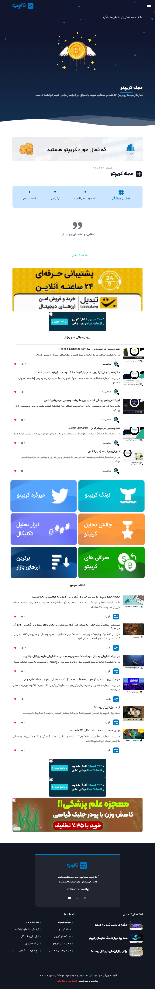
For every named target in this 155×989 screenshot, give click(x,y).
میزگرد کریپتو (64, 922)
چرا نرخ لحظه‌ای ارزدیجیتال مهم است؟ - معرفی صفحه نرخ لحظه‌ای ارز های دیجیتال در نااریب (71, 656)
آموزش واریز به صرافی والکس (104, 452)
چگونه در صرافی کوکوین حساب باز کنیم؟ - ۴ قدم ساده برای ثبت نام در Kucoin (77, 373)
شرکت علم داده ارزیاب (67, 981)
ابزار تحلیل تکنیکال (30, 936)
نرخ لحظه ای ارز (32, 943)
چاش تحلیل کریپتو (62, 943)
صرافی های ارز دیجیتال (60, 951)
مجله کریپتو (127, 17)
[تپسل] (51, 314)
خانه (140, 17)
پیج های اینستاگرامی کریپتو (25, 951)
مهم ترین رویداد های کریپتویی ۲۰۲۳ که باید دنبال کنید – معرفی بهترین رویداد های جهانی (71, 680)
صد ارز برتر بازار (32, 922)
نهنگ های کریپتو (62, 936)
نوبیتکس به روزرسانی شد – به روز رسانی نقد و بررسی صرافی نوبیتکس (82, 400)
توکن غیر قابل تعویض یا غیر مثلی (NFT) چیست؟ (93, 731)
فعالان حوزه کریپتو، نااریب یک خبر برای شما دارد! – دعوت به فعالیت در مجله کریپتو (76, 597)
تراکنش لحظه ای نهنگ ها (27, 929)
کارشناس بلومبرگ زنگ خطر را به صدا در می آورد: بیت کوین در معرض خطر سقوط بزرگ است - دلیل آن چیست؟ (66, 627)
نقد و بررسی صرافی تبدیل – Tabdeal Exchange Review (89, 349)
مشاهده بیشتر (80, 255)
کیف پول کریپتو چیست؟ (107, 708)
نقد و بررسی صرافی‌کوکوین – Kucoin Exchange (94, 428)
